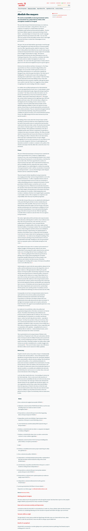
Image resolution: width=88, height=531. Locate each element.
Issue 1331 (55, 13)
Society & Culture (59, 8)
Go (69, 5)
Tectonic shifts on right (24, 514)
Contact (68, 3)
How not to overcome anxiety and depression (31, 505)
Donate (64, 3)
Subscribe (58, 3)
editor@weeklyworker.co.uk (40, 489)
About (48, 3)
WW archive (52, 3)
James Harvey (59, 17)
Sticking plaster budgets (25, 496)
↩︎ (42, 402)
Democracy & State (32, 8)
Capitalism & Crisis (50, 8)
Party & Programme (22, 8)
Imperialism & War (41, 8)
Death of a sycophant (24, 523)
